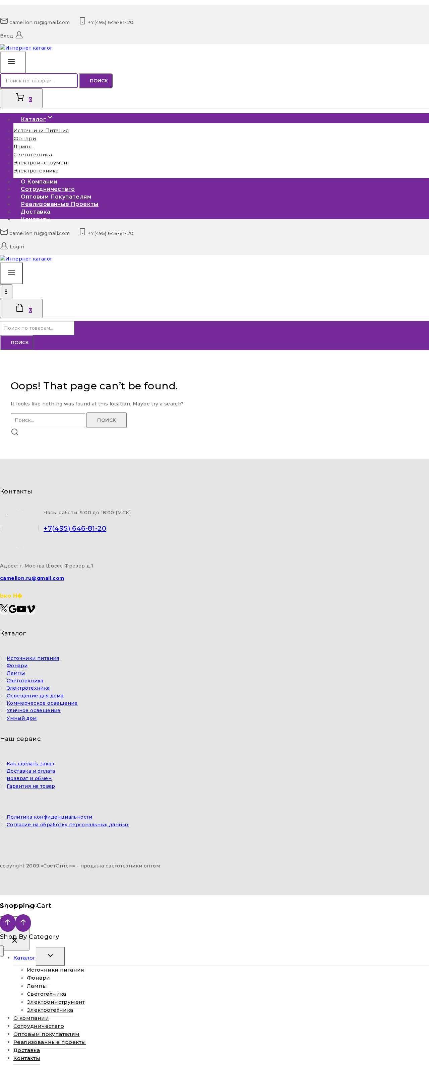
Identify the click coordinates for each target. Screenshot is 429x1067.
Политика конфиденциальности (50, 817)
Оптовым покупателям (46, 1034)
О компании (31, 1018)
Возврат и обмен (29, 778)
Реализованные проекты (59, 204)
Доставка (26, 1050)
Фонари (24, 138)
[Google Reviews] (13, 611)
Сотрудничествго (38, 1026)
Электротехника (36, 170)
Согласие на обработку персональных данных (68, 825)
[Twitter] (4, 611)
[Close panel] (14, 941)
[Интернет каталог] (26, 48)
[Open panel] (13, 62)
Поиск (99, 81)
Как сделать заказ (30, 764)
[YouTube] (21, 611)
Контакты (36, 219)
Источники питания (41, 130)
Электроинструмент (41, 162)
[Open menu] (6, 291)
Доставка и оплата (31, 771)
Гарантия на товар (31, 786)
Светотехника (32, 154)
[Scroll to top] (7, 923)
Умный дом (22, 718)
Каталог (24, 958)
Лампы (23, 146)
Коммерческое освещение (42, 703)
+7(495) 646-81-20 (75, 528)
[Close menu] (2, 951)
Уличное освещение (34, 710)
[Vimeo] (31, 611)
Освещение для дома (35, 696)
